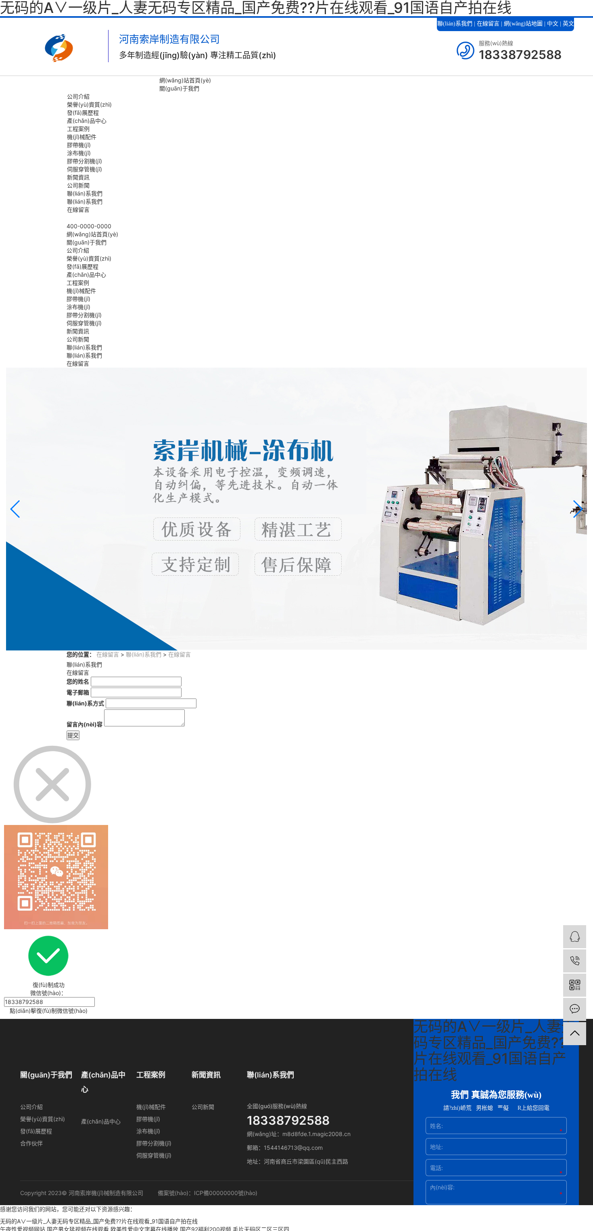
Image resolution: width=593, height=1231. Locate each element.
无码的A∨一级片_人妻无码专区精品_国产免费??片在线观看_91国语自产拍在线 (99, 1221)
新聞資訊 (78, 177)
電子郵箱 (78, 692)
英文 (568, 24)
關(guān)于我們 (179, 88)
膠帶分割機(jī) (84, 161)
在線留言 (488, 24)
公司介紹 (78, 96)
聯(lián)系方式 (85, 703)
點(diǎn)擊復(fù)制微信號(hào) (49, 1010)
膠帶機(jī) (79, 144)
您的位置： (81, 654)
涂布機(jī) (79, 152)
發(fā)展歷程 (83, 112)
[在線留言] (574, 1009)
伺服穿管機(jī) (84, 169)
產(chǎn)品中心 (86, 120)
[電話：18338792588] (574, 960)
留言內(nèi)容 (84, 724)
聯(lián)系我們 (454, 24)
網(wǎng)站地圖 (523, 24)
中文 (552, 24)
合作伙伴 (31, 1143)
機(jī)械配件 (81, 136)
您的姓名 (78, 681)
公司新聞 (78, 185)
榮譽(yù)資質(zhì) (89, 104)
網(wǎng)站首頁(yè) (185, 80)
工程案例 (78, 128)
